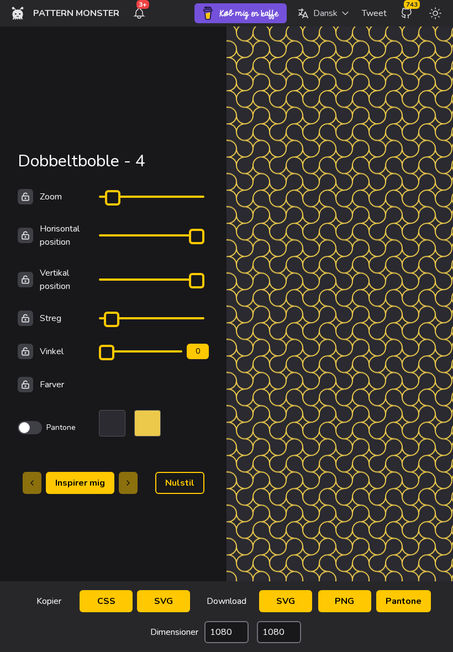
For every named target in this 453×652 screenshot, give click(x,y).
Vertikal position (55, 279)
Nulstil (179, 483)
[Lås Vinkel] (25, 351)
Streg (50, 318)
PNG (344, 601)
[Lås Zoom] (25, 196)
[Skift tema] (435, 13)
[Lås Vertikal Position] (25, 279)
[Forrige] (32, 483)
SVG (163, 601)
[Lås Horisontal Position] (25, 235)
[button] (323, 13)
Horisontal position (60, 235)
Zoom (51, 197)
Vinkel (52, 351)
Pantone (404, 601)
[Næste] (128, 483)
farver (52, 384)
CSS (106, 601)
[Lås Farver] (25, 384)
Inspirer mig (80, 483)
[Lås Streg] (25, 318)
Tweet (374, 13)
